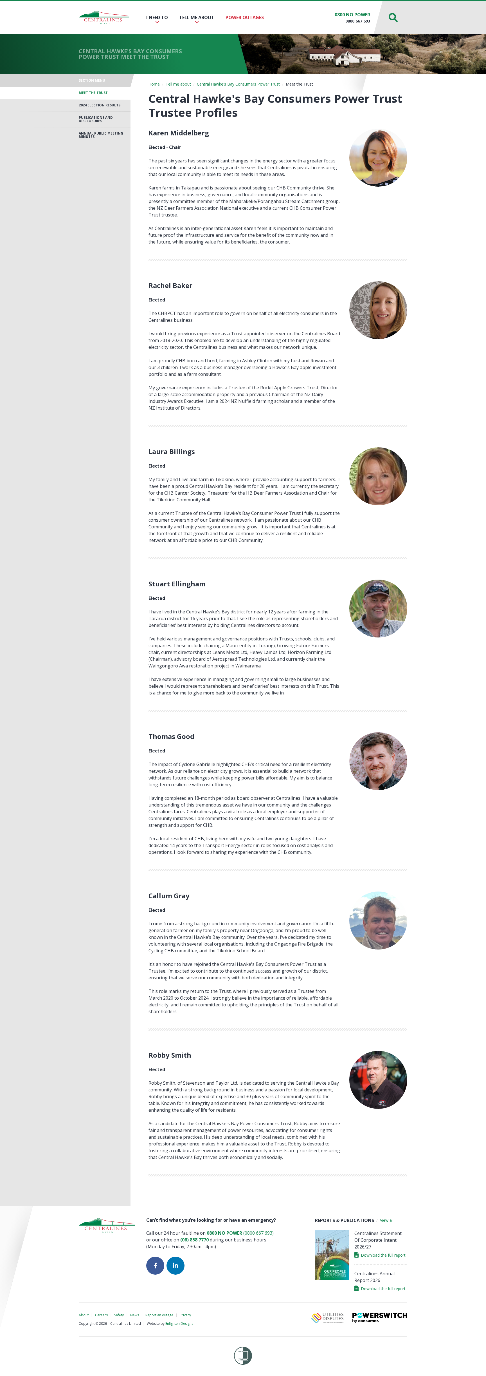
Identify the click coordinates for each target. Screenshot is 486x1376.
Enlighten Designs (179, 1323)
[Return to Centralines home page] (104, 17)
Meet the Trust (93, 93)
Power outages (245, 17)
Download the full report (383, 1255)
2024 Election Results (99, 105)
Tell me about (196, 17)
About (84, 1315)
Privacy (185, 1315)
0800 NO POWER (352, 15)
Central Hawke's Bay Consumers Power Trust (238, 84)
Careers (101, 1315)
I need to (157, 17)
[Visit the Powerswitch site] (379, 1318)
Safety (119, 1315)
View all (386, 1220)
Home (154, 84)
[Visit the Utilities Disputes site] (327, 1318)
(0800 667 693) (240, 1233)
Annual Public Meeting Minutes (101, 135)
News (134, 1315)
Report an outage (159, 1315)
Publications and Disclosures (96, 119)
